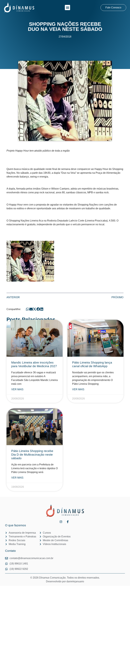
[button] (67, 7)
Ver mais (17, 389)
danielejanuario (75, 581)
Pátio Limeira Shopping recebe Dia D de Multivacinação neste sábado (32, 454)
